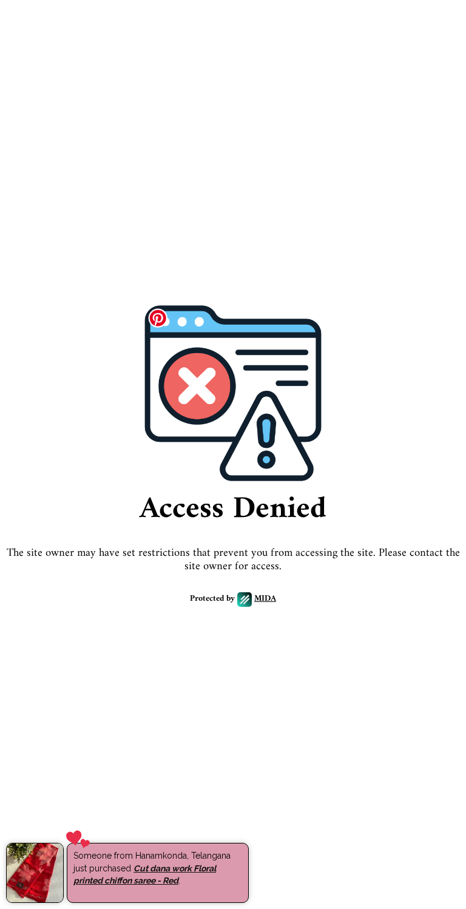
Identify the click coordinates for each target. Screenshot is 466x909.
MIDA (265, 599)
